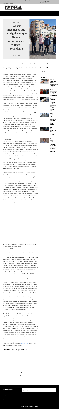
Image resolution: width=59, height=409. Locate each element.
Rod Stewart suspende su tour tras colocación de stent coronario (53, 132)
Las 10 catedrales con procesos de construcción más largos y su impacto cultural (53, 119)
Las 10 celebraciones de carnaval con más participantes (53, 92)
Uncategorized (16, 22)
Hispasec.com (26, 156)
